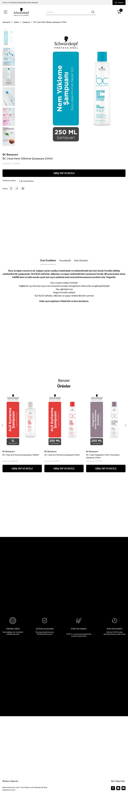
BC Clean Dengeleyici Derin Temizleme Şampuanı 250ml (103, 456)
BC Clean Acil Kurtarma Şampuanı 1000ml (20, 455)
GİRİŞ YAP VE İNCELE (64, 173)
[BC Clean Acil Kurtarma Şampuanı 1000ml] (22, 419)
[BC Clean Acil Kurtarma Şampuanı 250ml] (64, 419)
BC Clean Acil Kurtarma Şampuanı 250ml (62, 455)
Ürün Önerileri (81, 260)
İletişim (121, 2)
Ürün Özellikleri (48, 260)
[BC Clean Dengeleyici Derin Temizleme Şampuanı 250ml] (106, 419)
